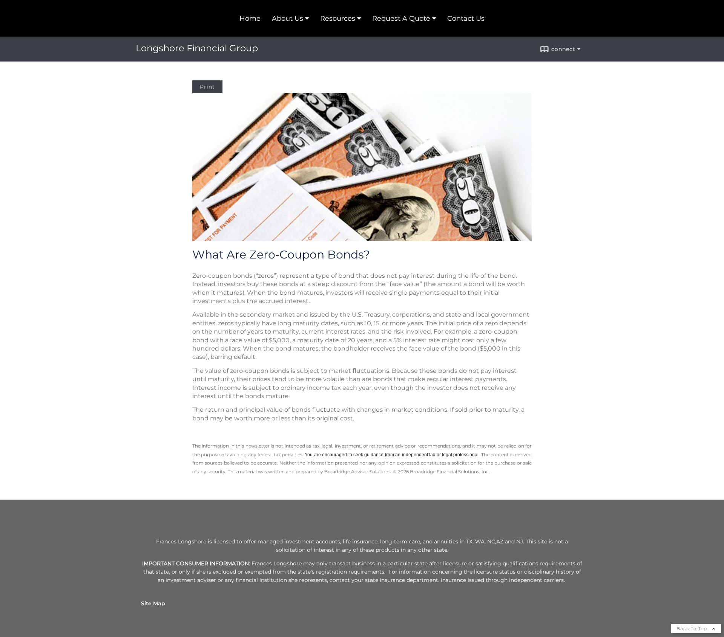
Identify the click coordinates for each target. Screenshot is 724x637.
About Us (287, 18)
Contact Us (466, 18)
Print (207, 86)
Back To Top (692, 628)
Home (250, 18)
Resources (337, 18)
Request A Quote (401, 18)
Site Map (153, 603)
